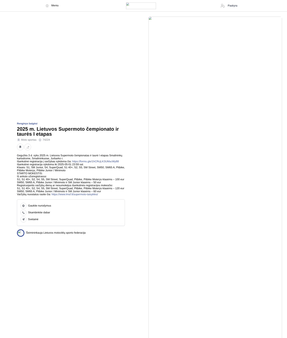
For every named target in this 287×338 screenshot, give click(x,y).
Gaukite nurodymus (39, 205)
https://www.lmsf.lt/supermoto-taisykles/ (75, 194)
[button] (20, 147)
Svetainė (33, 219)
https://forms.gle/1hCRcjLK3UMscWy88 (95, 161)
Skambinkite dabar (39, 212)
